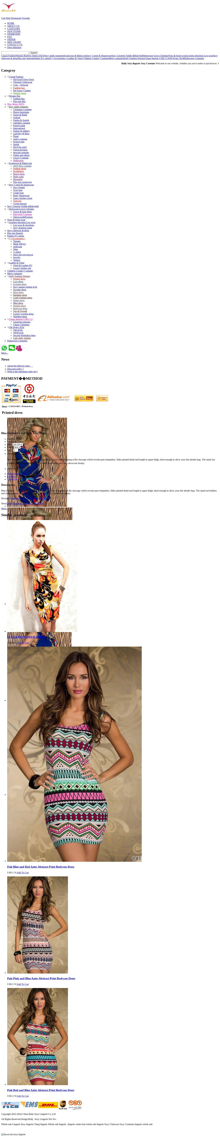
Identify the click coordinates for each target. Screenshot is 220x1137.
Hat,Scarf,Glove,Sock (23, 79)
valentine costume (21, 123)
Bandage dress (20, 295)
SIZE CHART (14, 42)
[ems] (29, 1109)
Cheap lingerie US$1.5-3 (157, 58)
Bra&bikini (18, 171)
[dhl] (48, 1109)
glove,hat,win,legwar (23, 254)
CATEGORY (13, 28)
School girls (18, 141)
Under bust (18, 193)
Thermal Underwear (22, 82)
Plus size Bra (19, 101)
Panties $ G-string (42, 58)
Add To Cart (23, 642)
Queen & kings (20, 150)
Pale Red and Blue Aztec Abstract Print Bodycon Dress (40, 1090)
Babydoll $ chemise (22, 214)
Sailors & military (21, 131)
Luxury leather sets (22, 268)
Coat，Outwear (20, 85)
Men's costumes (116, 58)
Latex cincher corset (22, 198)
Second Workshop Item (24, 335)
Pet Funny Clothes (22, 90)
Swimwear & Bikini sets (75, 55)
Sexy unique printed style (25, 287)
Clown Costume (21, 158)
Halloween (18, 160)
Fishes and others (21, 155)
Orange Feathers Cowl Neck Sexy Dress (29, 498)
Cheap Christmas (21, 324)
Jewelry (17, 257)
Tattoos (16, 260)
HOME (10, 23)
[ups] (63, 1109)
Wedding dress (20, 316)
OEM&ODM (13, 34)
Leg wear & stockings (23, 225)
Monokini (17, 179)
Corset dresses (20, 203)
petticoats (17, 246)
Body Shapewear (21, 195)
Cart (3, 18)
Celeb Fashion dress (22, 297)
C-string (17, 252)
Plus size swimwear (22, 182)
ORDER (11, 39)
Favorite (26, 18)
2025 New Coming (22, 166)
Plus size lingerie (26, 58)
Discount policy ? (15, 369)
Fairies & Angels (21, 120)
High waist (18, 176)
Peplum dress (19, 306)
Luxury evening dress (23, 314)
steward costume (21, 152)
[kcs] (10, 1109)
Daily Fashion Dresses (134, 58)
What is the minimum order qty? (22, 371)
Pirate (16, 136)
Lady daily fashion (22, 338)
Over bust (17, 190)
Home (4, 406)
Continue (11, 476)
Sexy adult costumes (54, 55)
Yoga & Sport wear (177, 55)
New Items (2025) (35, 55)
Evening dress (19, 284)
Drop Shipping (14, 47)
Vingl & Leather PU (22, 265)
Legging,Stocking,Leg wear (199, 55)
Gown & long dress (22, 211)
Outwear (17, 201)
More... (4, 353)
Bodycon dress (20, 308)
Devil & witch (20, 147)
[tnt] (75, 1109)
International (19, 128)
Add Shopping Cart (16, 473)
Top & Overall (20, 311)
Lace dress (18, 281)
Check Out (12, 479)
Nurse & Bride (20, 115)
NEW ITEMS (14, 31)
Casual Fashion (8, 55)
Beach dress (19, 174)
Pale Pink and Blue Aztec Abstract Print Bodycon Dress (41, 978)
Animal (16, 117)
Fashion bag (19, 88)
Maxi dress (18, 292)
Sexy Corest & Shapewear (99, 55)
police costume (20, 139)
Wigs (15, 249)
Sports (16, 144)
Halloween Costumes (194, 58)
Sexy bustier (19, 187)
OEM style (18, 332)
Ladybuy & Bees (21, 133)
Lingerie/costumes (21, 322)
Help (8, 18)
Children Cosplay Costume (96, 58)
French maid (19, 125)
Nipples (17, 241)
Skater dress (19, 300)
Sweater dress (19, 289)
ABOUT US (13, 26)
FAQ (9, 36)
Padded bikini (19, 168)
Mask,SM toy (19, 244)
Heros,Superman (21, 112)
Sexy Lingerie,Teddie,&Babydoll (127, 55)
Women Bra (21, 55)
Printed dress (19, 279)
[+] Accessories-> (58, 58)
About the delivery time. (20, 366)
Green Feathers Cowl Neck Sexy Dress (25, 503)
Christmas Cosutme (22, 109)
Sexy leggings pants (22, 228)
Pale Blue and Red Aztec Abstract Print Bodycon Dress (40, 866)
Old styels (18, 330)
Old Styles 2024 (176, 58)
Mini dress (18, 303)
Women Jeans (19, 93)
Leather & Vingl (75, 58)
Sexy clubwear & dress (18, 230)
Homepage (16, 18)
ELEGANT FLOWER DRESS (26, 637)
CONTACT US (14, 44)
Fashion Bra (19, 98)
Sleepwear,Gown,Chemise (155, 55)
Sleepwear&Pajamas (23, 217)
